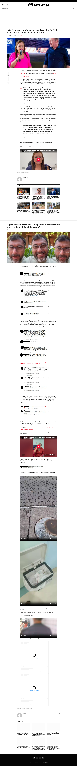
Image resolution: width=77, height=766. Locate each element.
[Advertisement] (38, 18)
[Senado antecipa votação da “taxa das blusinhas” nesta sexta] (23, 205)
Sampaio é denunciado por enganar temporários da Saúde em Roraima (53, 197)
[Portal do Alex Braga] (38, 4)
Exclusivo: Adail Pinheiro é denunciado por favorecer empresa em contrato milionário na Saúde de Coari (53, 212)
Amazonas (19, 708)
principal (22, 172)
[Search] (73, 8)
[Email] (8, 83)
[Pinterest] (8, 80)
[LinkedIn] (8, 78)
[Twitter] (8, 75)
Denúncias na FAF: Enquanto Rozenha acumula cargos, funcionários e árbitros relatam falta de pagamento (38, 198)
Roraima (21, 35)
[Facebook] (8, 73)
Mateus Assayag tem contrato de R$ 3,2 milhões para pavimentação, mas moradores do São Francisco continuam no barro (38, 212)
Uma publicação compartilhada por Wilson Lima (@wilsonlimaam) (34, 671)
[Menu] (74, 8)
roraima (26, 172)
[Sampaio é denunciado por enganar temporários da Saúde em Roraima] (53, 191)
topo (31, 708)
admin (24, 713)
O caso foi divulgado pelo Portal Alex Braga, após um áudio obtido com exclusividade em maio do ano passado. (38, 75)
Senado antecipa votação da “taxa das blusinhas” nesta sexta (23, 211)
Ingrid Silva (10, 35)
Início (7, 26)
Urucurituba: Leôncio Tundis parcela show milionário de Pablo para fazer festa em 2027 (23, 197)
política (18, 172)
